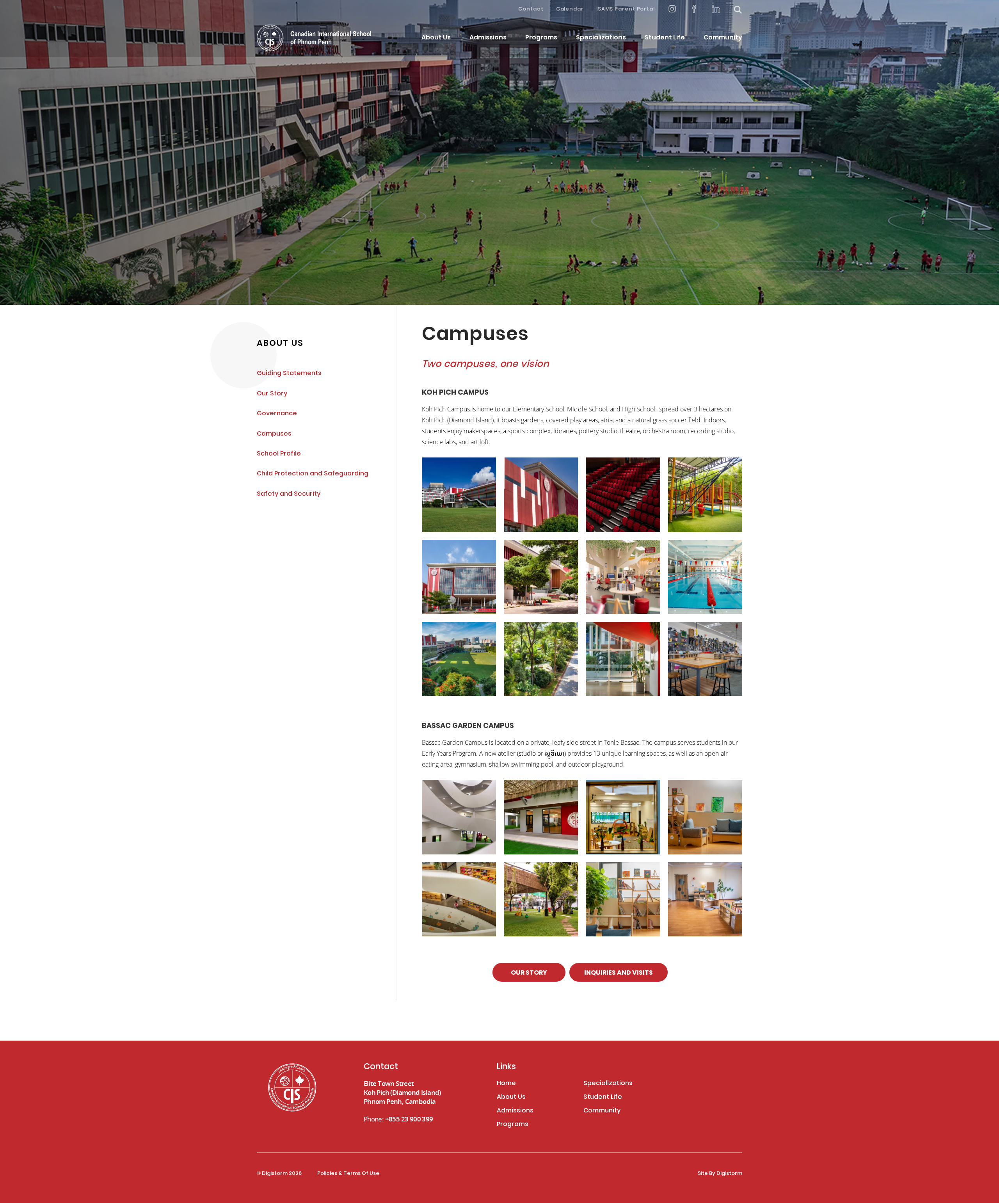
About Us (436, 38)
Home (506, 1084)
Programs (541, 38)
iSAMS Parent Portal (625, 9)
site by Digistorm (720, 1173)
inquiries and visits (618, 973)
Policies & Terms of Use (348, 1173)
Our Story (272, 394)
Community (723, 38)
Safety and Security (288, 494)
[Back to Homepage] (314, 38)
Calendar (570, 9)
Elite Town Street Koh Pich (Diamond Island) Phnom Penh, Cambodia (402, 1092)
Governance (277, 414)
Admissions (488, 38)
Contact (530, 9)
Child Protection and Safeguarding (312, 474)
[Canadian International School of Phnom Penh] (303, 1087)
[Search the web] (737, 9)
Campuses (274, 434)
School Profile (279, 454)
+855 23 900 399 (409, 1118)
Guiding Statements (289, 374)
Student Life (665, 38)
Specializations (601, 38)
